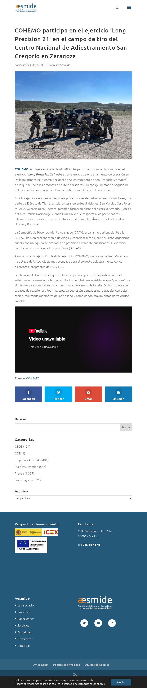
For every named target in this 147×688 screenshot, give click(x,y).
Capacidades (25, 618)
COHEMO (22, 169)
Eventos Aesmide (26, 466)
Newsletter (25, 639)
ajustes (101, 684)
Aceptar (121, 682)
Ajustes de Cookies (97, 664)
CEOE (18, 446)
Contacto (23, 645)
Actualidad (24, 632)
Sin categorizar (25, 480)
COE (18, 453)
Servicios (23, 625)
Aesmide (24, 65)
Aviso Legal (40, 664)
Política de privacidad (66, 664)
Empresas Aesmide (59, 65)
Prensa (19, 473)
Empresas (24, 612)
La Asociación (26, 605)
